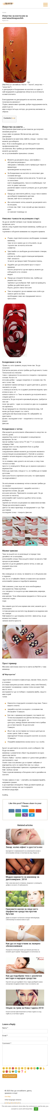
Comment (6, 1043)
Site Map (8, 1096)
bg (9, 1103)
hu (16, 1103)
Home (4, 12)
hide (13, 118)
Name (5, 1028)
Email (5, 1036)
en (6, 1103)
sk (12, 1103)
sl (14, 1103)
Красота (5, 20)
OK (36, 1109)
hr (19, 1103)
